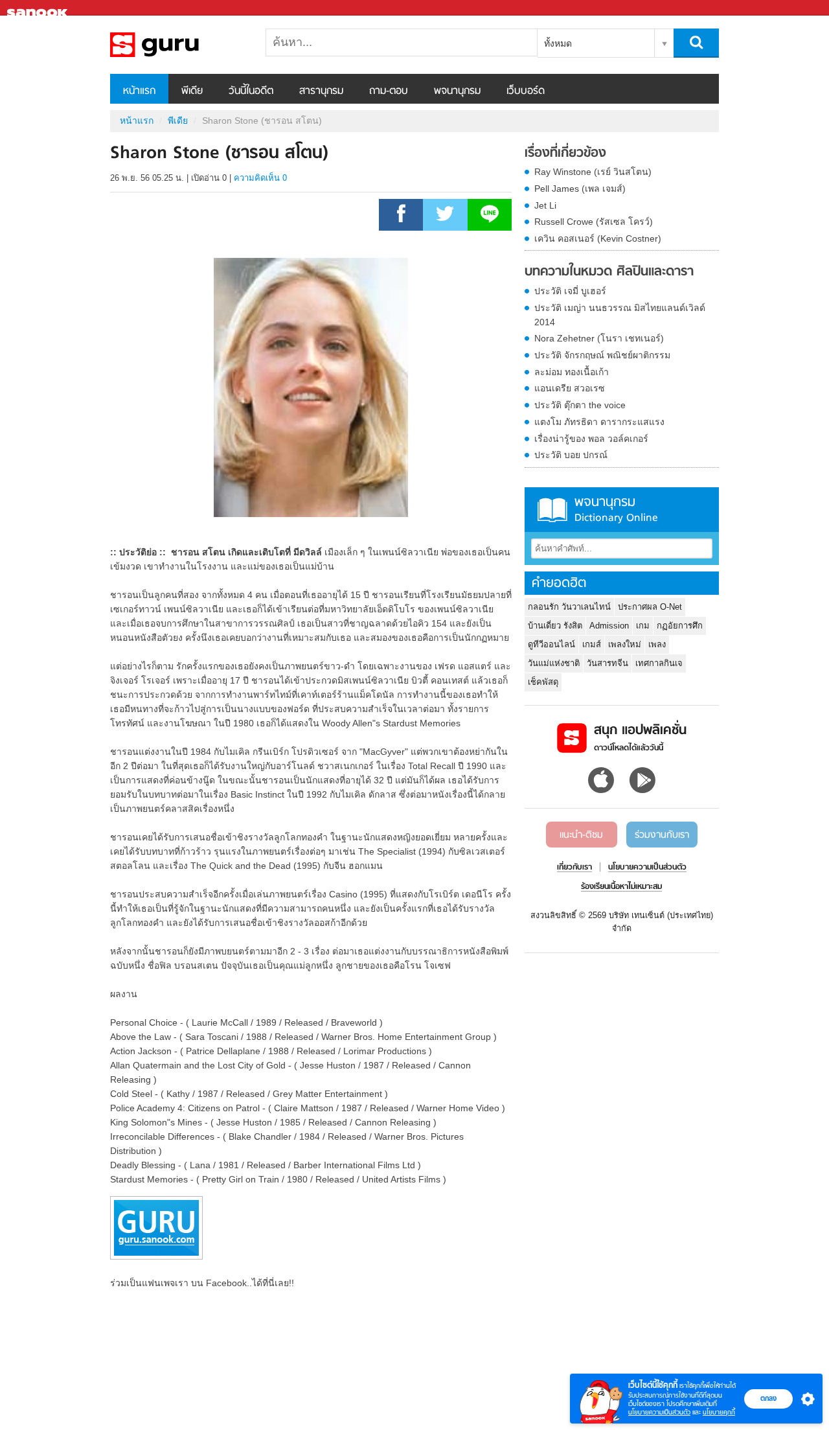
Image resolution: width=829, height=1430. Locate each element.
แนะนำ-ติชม (581, 835)
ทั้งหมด (558, 43)
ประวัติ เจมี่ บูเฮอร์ (570, 291)
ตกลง (768, 1398)
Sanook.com (38, 8)
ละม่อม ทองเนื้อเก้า (571, 372)
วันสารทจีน (607, 663)
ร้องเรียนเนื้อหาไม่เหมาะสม (621, 887)
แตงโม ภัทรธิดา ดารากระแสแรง (599, 422)
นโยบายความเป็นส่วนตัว (659, 1412)
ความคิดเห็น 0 (260, 178)
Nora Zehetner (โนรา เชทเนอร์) (599, 338)
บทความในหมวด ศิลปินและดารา (609, 272)
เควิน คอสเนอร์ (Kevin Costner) (597, 238)
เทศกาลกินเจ (659, 663)
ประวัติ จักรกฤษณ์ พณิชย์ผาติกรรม (602, 355)
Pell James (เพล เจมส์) (580, 188)
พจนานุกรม (457, 91)
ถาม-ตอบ (388, 91)
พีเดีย (192, 91)
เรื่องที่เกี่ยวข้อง (565, 153)
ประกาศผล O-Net (650, 607)
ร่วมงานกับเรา (662, 835)
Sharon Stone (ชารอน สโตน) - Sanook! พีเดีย (178, 44)
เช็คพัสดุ (543, 682)
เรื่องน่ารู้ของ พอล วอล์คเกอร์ (591, 438)
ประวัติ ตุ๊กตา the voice (580, 405)
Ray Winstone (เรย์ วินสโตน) (593, 172)
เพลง (657, 644)
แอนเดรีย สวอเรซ (569, 388)
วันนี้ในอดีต (251, 91)
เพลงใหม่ (624, 644)
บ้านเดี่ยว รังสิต (555, 625)
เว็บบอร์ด (525, 91)
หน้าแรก (139, 91)
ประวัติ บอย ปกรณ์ (571, 455)
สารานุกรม (321, 91)
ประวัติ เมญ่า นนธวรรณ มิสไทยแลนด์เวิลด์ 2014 (619, 315)
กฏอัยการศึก (680, 625)
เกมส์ (591, 644)
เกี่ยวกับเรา (574, 867)
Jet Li (545, 205)
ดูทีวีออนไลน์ (551, 644)
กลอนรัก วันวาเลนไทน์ (569, 607)
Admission (609, 625)
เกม (643, 625)
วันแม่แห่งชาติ (554, 663)
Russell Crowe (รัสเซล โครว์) (593, 221)
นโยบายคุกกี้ (719, 1412)
